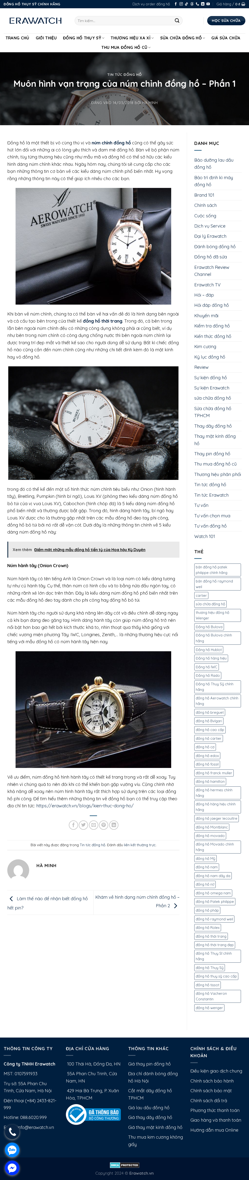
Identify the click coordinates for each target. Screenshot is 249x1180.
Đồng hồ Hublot (209, 649)
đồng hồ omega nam (213, 893)
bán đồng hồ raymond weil (214, 584)
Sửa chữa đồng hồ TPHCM (212, 412)
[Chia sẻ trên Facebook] (73, 825)
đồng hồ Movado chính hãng (215, 847)
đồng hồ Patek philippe (215, 901)
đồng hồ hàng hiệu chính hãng (216, 807)
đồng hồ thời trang (211, 936)
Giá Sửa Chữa (225, 37)
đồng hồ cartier (209, 738)
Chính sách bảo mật (211, 1090)
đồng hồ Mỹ (205, 858)
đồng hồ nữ (205, 884)
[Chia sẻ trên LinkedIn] (113, 825)
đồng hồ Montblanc (212, 827)
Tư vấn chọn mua (212, 516)
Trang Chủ (17, 37)
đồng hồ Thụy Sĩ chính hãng (214, 956)
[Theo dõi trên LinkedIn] (203, 4)
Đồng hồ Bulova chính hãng (214, 638)
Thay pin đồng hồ (212, 454)
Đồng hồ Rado (208, 675)
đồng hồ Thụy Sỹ (209, 967)
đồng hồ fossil (207, 764)
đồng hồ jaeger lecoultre (216, 818)
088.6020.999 (33, 1117)
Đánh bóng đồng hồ (215, 246)
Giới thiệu (46, 37)
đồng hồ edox (207, 755)
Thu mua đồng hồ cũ (124, 47)
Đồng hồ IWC (206, 667)
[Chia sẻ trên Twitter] (83, 825)
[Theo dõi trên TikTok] (186, 4)
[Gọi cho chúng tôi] (197, 4)
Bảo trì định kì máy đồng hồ (213, 181)
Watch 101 (204, 536)
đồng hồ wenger (209, 1007)
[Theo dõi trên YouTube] (208, 4)
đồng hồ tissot (207, 985)
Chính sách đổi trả (208, 1100)
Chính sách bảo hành (212, 1081)
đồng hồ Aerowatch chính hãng (217, 701)
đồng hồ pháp (207, 910)
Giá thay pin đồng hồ (149, 1064)
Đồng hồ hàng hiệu (211, 658)
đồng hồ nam (207, 867)
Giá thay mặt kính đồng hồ (155, 1127)
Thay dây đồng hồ (213, 426)
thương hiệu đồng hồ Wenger (212, 615)
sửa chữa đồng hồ (212, 398)
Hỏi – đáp (204, 295)
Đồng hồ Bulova (209, 627)
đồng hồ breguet (210, 712)
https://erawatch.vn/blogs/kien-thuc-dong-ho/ (85, 806)
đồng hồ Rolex (208, 927)
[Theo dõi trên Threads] (192, 4)
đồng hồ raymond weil (214, 919)
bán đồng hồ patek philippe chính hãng (211, 570)
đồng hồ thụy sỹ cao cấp (216, 976)
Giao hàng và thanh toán (215, 1120)
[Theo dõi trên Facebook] (176, 4)
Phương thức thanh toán (215, 1110)
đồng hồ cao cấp (210, 729)
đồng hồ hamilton (210, 781)
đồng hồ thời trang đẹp (215, 944)
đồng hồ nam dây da (213, 875)
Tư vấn (201, 505)
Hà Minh (150, 102)
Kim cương (205, 346)
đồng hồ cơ (205, 747)
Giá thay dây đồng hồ (150, 1117)
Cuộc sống (205, 216)
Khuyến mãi (206, 315)
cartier (201, 595)
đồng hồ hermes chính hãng (214, 793)
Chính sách (205, 205)
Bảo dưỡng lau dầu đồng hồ (213, 163)
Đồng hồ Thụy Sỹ (82, 37)
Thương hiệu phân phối (217, 474)
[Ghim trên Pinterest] (103, 825)
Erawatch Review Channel (211, 270)
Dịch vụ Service (209, 226)
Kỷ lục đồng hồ (209, 357)
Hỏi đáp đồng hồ (211, 305)
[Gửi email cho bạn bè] (93, 825)
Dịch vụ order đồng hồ (151, 4)
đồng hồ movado (210, 835)
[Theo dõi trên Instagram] (181, 4)
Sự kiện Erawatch (211, 388)
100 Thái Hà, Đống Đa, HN (93, 1064)
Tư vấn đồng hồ (210, 526)
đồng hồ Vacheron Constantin (211, 996)
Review (201, 367)
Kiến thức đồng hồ (212, 336)
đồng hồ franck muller (214, 773)
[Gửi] (177, 20)
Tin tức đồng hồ (124, 74)
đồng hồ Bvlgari (209, 721)
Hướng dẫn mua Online (214, 1130)
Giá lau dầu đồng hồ (148, 1107)
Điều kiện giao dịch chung (216, 1071)
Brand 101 (204, 195)
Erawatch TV (207, 285)
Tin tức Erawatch (211, 495)
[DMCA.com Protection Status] (124, 1164)
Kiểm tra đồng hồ (212, 326)
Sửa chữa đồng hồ (181, 37)
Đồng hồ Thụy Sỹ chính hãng (214, 687)
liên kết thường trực (140, 845)
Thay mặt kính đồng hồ (215, 439)
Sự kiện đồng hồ (210, 377)
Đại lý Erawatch (210, 236)
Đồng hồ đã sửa (210, 257)
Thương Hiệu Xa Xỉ (131, 37)
